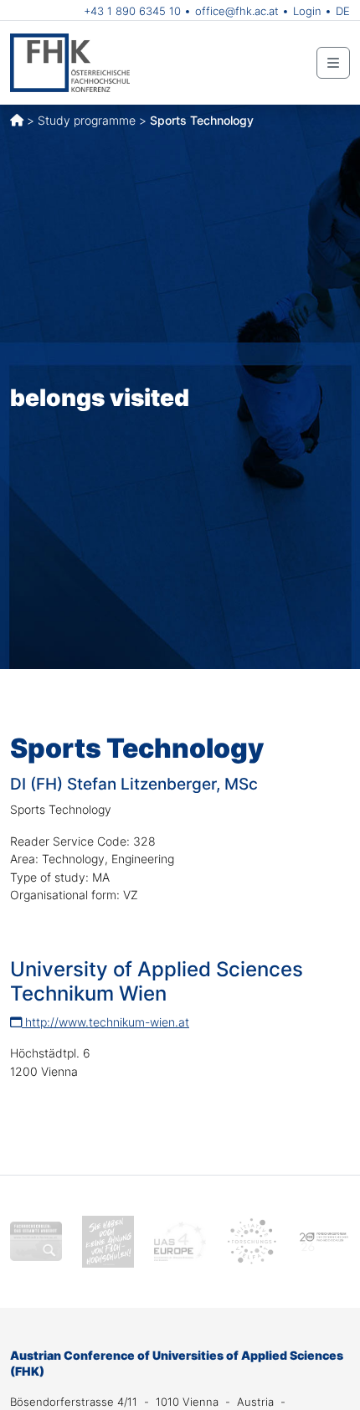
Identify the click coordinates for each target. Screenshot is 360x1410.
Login (307, 11)
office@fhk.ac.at (237, 11)
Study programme (87, 120)
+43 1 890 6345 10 (132, 11)
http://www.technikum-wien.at (105, 1022)
